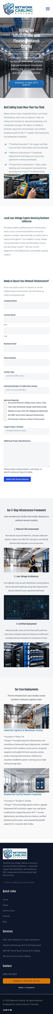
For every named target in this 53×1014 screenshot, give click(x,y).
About (5, 905)
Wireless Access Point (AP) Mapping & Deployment (28, 411)
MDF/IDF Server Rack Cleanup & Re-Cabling (21, 951)
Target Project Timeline (17, 427)
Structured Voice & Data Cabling (16, 956)
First (5, 325)
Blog (5, 922)
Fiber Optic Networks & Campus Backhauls (21, 940)
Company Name (14, 301)
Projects (6, 916)
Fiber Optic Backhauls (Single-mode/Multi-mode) (27, 407)
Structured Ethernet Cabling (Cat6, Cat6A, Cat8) (27, 403)
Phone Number (14, 358)
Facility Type (13, 372)
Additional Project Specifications (17, 441)
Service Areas (9, 911)
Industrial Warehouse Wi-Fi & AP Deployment (22, 945)
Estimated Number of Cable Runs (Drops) (24, 386)
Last (5, 336)
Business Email (14, 344)
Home (5, 900)
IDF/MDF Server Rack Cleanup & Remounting (26, 415)
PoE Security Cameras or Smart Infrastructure (26, 419)
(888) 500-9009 (10, 974)
